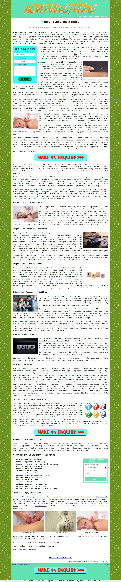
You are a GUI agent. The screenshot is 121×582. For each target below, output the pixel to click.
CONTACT (96, 16)
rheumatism (42, 375)
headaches (17, 386)
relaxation (17, 110)
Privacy (107, 564)
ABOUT (90, 16)
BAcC (75, 54)
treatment (88, 37)
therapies (101, 506)
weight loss (33, 384)
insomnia (16, 375)
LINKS (85, 16)
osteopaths (28, 501)
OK (99, 581)
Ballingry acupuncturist (33, 368)
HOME (80, 16)
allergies (48, 377)
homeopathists (102, 497)
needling (27, 380)
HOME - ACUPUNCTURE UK (60, 558)
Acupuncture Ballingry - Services (34, 455)
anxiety (32, 373)
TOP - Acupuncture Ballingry (25, 550)
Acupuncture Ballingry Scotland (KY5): (30, 32)
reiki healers (87, 501)
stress (77, 368)
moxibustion (44, 186)
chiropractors (32, 499)
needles (45, 64)
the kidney (25, 244)
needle (22, 274)
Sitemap (14, 564)
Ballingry (53, 189)
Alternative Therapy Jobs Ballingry (28, 539)
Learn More (91, 581)
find (19, 443)
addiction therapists (74, 504)
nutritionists (41, 506)
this (61, 343)
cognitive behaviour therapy (92, 499)
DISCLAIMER (104, 16)
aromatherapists (59, 499)
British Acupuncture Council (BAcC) (54, 341)
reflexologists (43, 504)
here (87, 450)
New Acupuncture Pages (24, 564)
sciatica (101, 377)
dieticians (17, 504)
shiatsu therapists (57, 501)
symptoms (101, 125)
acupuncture (50, 39)
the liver (73, 242)
